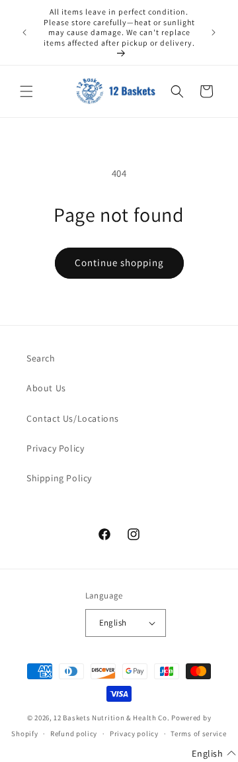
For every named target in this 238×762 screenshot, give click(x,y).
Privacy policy (134, 733)
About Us (46, 388)
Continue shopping (119, 262)
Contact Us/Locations (72, 418)
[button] (26, 91)
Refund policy (73, 733)
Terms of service (198, 733)
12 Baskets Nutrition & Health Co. (111, 717)
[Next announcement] (213, 32)
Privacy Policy (55, 448)
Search (41, 358)
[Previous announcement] (24, 32)
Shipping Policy (59, 478)
